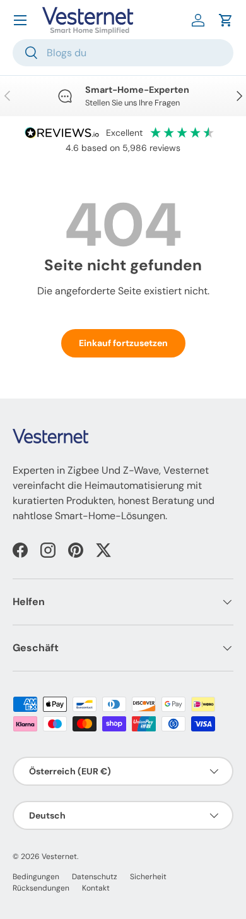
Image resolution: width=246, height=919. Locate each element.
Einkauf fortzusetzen (123, 343)
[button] (226, 20)
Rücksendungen (41, 888)
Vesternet (59, 856)
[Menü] (20, 20)
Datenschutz (94, 877)
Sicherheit (148, 877)
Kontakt (96, 888)
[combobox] (123, 52)
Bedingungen (36, 877)
